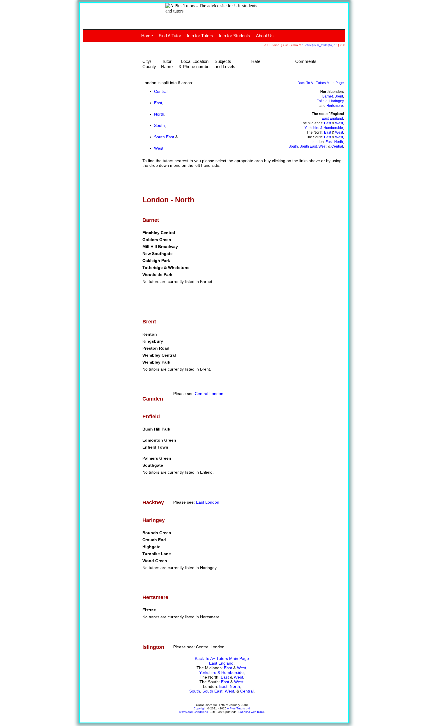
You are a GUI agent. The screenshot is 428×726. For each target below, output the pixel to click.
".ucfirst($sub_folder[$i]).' (319, 45)
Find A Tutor (170, 35)
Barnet (327, 96)
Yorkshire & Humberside (324, 128)
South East (164, 136)
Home (147, 35)
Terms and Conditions (193, 711)
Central (160, 91)
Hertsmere (334, 106)
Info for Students (234, 35)
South (159, 125)
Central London (209, 393)
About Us (265, 35)
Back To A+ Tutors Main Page (321, 83)
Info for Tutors (200, 35)
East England (332, 118)
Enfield (322, 101)
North (159, 114)
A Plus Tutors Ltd (238, 708)
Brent (339, 96)
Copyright (200, 708)
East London (207, 502)
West (158, 148)
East (158, 102)
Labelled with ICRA (251, 711)
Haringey (336, 101)
